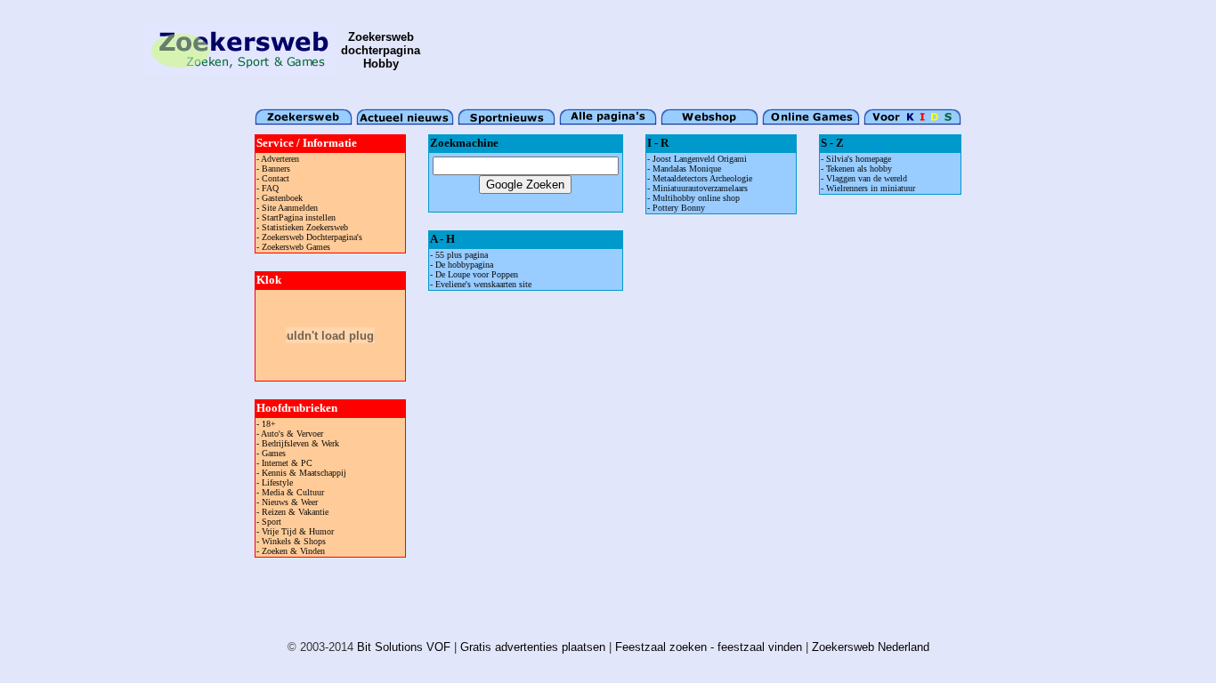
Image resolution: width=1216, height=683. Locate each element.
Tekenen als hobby (859, 168)
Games (274, 453)
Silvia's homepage (858, 159)
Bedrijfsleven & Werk (300, 443)
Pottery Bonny (679, 208)
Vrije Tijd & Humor (298, 531)
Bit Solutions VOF (403, 647)
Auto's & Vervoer (292, 433)
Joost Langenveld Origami (700, 159)
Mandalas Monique (687, 168)
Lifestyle (277, 482)
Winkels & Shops (294, 541)
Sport (271, 521)
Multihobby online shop (696, 198)
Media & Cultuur (293, 492)
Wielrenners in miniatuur (870, 188)
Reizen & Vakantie (295, 512)
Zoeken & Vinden (293, 551)
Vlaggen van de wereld (866, 178)
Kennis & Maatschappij (304, 473)
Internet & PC (287, 463)
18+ (269, 424)
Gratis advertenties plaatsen (532, 647)
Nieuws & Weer (290, 502)
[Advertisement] (748, 50)
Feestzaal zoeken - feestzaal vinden (708, 647)
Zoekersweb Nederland (870, 647)
